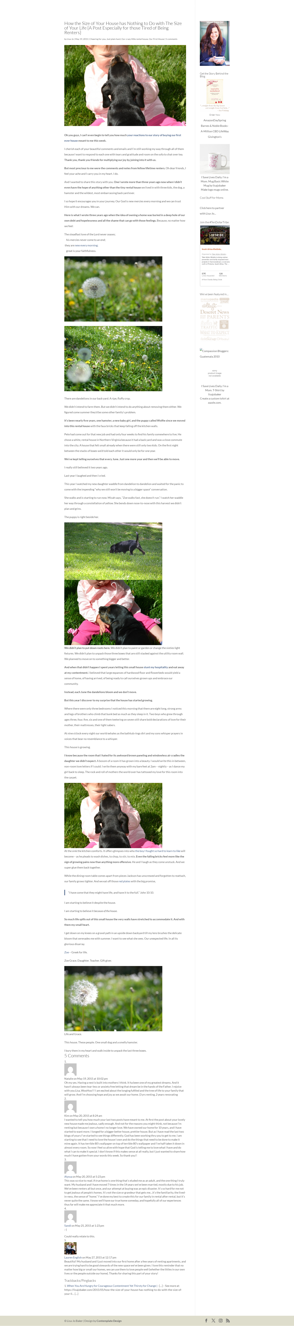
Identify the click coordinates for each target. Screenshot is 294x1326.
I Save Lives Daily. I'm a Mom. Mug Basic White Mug (215, 181)
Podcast (210, 6)
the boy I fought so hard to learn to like (157, 851)
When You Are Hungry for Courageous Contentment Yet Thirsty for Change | (112, 1285)
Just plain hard (114, 39)
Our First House (156, 39)
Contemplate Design (109, 1320)
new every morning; (86, 245)
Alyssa (68, 1176)
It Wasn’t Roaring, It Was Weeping (170, 6)
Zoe (66, 952)
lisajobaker (219, 185)
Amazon (208, 120)
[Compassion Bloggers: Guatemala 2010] (215, 356)
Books (197, 6)
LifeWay (224, 131)
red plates (124, 881)
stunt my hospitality (156, 667)
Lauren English (73, 1257)
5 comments (171, 39)
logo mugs (214, 189)
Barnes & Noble (210, 125)
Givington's (215, 136)
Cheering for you (98, 39)
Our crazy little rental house (134, 39)
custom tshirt (218, 398)
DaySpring (219, 120)
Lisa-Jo (143, 6)
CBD (216, 131)
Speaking (224, 6)
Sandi (67, 1225)
